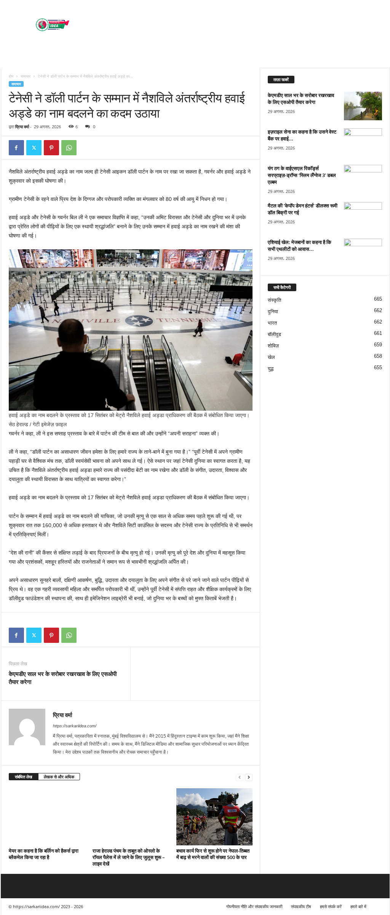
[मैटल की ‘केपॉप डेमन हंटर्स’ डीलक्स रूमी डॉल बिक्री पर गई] (363, 216)
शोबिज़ (273, 346)
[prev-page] (239, 777)
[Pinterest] (51, 147)
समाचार (25, 76)
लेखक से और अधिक (59, 777)
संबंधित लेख (23, 777)
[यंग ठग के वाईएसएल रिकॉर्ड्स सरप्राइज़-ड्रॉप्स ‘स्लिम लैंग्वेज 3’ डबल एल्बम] (363, 179)
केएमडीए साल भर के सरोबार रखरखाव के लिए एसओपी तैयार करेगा (63, 677)
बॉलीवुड (274, 334)
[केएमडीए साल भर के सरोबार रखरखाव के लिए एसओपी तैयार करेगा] (363, 106)
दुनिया (273, 311)
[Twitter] (34, 147)
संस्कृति (274, 300)
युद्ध (270, 368)
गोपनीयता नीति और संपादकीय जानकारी (254, 906)
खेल (271, 357)
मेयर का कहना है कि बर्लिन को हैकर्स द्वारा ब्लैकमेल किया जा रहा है (43, 854)
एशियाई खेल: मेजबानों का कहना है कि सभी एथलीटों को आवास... (299, 245)
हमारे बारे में (358, 906)
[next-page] (249, 777)
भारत (272, 323)
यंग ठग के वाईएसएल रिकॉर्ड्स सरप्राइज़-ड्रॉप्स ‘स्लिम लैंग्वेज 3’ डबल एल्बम (302, 175)
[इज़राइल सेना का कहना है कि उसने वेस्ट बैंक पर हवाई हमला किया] (363, 142)
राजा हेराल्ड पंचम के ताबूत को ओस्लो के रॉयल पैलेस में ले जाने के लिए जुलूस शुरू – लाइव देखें (129, 857)
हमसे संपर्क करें (331, 906)
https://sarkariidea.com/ (74, 726)
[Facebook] (16, 147)
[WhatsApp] (69, 147)
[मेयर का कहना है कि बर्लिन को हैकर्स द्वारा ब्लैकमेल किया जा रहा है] (47, 816)
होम (11, 76)
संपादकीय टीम (301, 906)
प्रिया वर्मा (22, 126)
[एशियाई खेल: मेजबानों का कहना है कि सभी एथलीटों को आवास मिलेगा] (363, 253)
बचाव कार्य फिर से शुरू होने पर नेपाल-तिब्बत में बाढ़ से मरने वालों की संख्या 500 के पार (212, 854)
